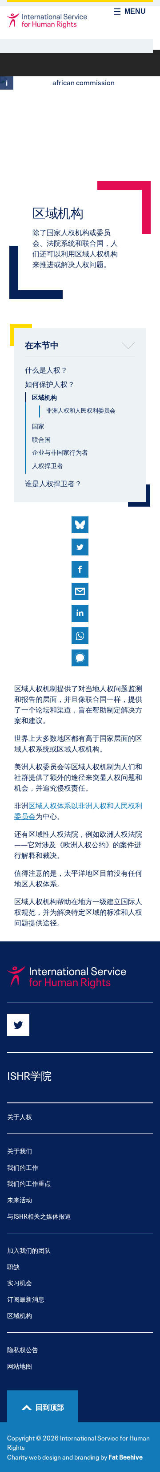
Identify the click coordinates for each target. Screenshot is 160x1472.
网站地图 (19, 1365)
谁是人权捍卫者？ (53, 482)
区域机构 (44, 396)
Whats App (80, 635)
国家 (38, 425)
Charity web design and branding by (57, 1456)
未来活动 (19, 1199)
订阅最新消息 (25, 1298)
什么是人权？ (46, 369)
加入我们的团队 (29, 1250)
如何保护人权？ (50, 383)
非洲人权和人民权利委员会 (81, 409)
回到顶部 (50, 1406)
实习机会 (19, 1282)
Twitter (80, 547)
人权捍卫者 (47, 465)
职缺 (13, 1266)
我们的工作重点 (29, 1183)
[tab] (80, 371)
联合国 (41, 439)
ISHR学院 (29, 1074)
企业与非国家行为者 (60, 452)
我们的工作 (22, 1167)
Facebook (80, 569)
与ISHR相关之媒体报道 (39, 1215)
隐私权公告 (22, 1349)
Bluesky (80, 524)
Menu (135, 11)
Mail (80, 591)
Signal (80, 657)
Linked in (80, 613)
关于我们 (19, 1150)
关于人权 (19, 1116)
